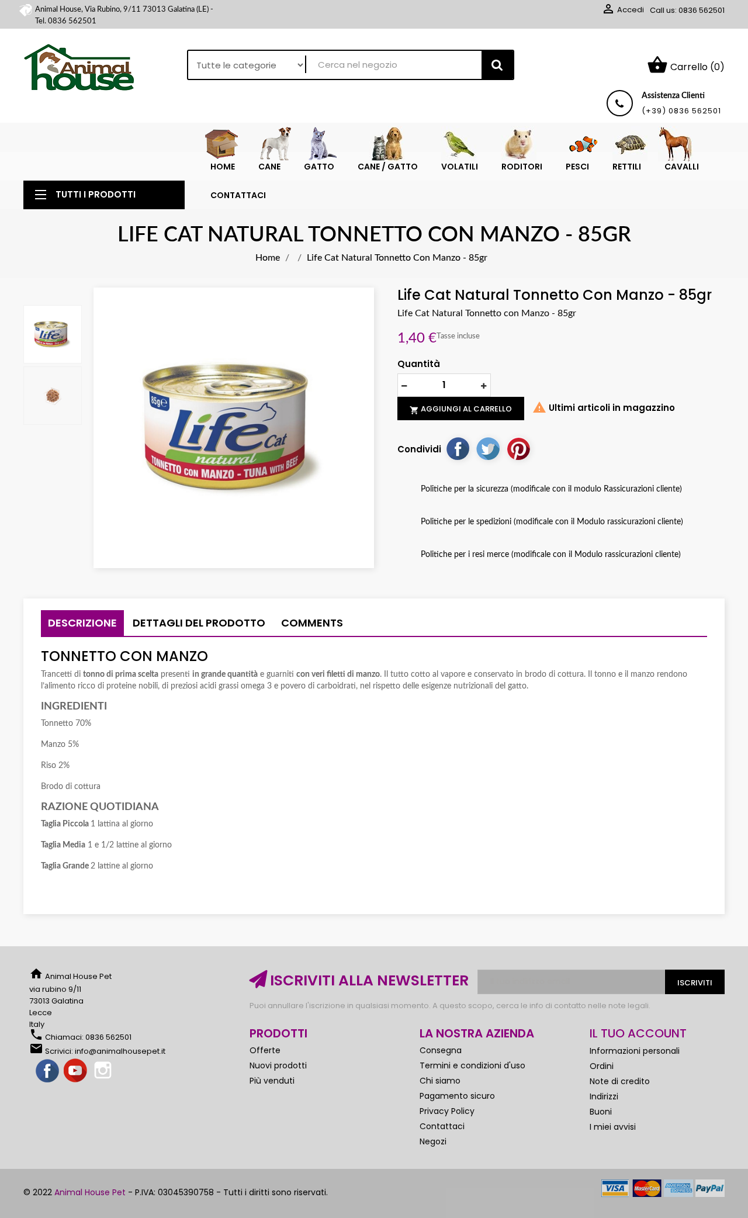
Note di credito (620, 1081)
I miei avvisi (613, 1127)
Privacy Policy (447, 1111)
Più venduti (272, 1080)
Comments (312, 622)
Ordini (602, 1066)
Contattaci (442, 1126)
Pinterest (518, 448)
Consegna (441, 1050)
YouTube (76, 1071)
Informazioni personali (635, 1051)
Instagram (104, 1071)
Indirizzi (604, 1096)
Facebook (48, 1071)
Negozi (433, 1141)
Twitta (488, 448)
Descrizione (82, 622)
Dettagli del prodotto (199, 622)
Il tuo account (638, 1033)
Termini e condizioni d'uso (472, 1065)
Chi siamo (440, 1080)
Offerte (265, 1050)
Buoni (601, 1111)
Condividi (457, 448)
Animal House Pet (90, 1192)
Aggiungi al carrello (461, 409)
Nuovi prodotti (278, 1065)
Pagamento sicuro (457, 1096)
